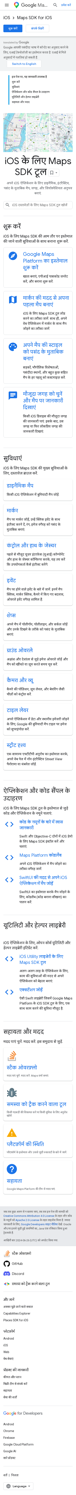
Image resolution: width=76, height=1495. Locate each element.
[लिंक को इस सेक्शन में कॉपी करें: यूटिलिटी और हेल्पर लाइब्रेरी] (7, 933)
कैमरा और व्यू (20, 680)
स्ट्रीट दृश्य (16, 745)
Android (8, 1338)
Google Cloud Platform (18, 1444)
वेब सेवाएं (8, 1358)
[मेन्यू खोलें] (7, 5)
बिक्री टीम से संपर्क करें (15, 1383)
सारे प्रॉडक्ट (9, 1458)
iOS (6, 17)
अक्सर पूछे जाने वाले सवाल (18, 1306)
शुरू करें (12, 28)
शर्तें (5, 1475)
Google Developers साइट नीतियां (39, 1224)
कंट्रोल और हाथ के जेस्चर (31, 545)
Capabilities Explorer (16, 1313)
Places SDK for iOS (15, 1320)
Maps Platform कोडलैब (40, 855)
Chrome (8, 1431)
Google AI (9, 1451)
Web (6, 1352)
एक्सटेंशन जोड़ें (31, 990)
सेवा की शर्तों (10, 1397)
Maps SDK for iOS (34, 17)
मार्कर (12, 511)
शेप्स (11, 615)
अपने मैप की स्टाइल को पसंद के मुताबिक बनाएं (43, 352)
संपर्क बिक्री (37, 28)
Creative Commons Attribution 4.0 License (28, 1215)
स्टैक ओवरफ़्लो (22, 1068)
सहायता (14, 1181)
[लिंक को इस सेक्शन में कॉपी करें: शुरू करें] (26, 227)
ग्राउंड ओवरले (20, 650)
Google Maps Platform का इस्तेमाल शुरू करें (45, 261)
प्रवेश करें (66, 5)
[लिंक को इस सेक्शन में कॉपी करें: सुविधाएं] (27, 458)
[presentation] (38, 226)
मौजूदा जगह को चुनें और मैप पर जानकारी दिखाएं (43, 401)
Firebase (9, 1437)
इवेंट (11, 580)
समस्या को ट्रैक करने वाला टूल (36, 1104)
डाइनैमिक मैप (20, 486)
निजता (15, 1475)
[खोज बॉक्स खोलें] (55, 5)
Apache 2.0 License (27, 1220)
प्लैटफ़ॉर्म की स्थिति (25, 1144)
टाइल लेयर (17, 710)
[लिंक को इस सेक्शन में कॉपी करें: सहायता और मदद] (49, 1032)
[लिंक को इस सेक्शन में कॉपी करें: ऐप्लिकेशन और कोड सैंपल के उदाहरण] (28, 799)
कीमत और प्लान (12, 1377)
